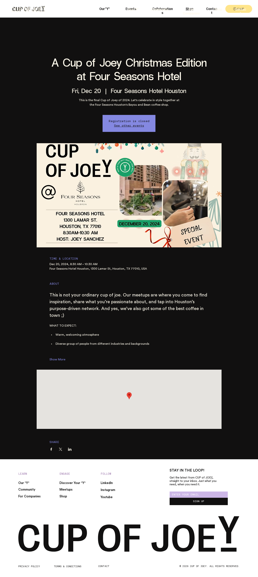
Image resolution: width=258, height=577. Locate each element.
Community (159, 9)
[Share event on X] (60, 449)
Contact (240, 11)
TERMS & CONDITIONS (67, 566)
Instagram (108, 490)
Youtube (106, 497)
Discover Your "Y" (72, 483)
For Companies (191, 11)
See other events (129, 125)
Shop (218, 9)
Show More (57, 359)
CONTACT (103, 566)
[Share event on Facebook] (51, 449)
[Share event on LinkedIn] (70, 449)
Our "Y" (133, 9)
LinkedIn (107, 483)
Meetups (66, 489)
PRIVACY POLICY (29, 566)
